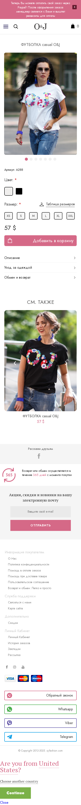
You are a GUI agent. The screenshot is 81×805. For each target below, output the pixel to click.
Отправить (40, 525)
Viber (69, 722)
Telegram (66, 736)
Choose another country (19, 781)
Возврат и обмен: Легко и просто (29, 588)
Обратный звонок (59, 695)
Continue (15, 793)
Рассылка (14, 655)
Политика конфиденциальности (28, 564)
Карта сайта (15, 608)
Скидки (13, 623)
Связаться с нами (19, 602)
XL (58, 216)
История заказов (19, 643)
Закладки (14, 649)
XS (8, 216)
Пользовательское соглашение (28, 582)
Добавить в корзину (53, 240)
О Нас (12, 558)
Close (4, 802)
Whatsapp (65, 709)
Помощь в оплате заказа (24, 570)
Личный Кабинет (19, 637)
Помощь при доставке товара (27, 576)
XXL (70, 216)
